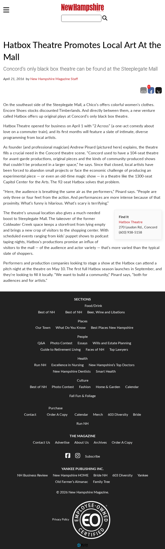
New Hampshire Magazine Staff (54, 79)
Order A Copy (57, 414)
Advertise (62, 442)
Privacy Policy (60, 519)
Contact (30, 414)
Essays (82, 343)
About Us (81, 442)
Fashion (85, 387)
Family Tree (101, 482)
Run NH (40, 365)
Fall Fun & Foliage (82, 396)
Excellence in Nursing (67, 365)
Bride (137, 414)
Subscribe (92, 456)
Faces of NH (95, 349)
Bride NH (100, 475)
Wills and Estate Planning (112, 343)
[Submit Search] (104, 18)
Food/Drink (93, 306)
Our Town (42, 327)
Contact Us (41, 442)
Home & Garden (108, 387)
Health (83, 358)
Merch (98, 414)
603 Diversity (118, 414)
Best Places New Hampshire (112, 327)
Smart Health (106, 371)
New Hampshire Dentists (72, 371)
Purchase (56, 408)
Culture (82, 380)
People (82, 336)
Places (82, 321)
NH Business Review (32, 475)
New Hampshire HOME (71, 475)
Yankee (143, 475)
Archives (100, 442)
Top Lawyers (118, 349)
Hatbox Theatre (130, 222)
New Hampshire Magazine (82, 7)
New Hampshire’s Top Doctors (111, 365)
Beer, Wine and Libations (106, 312)
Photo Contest (61, 343)
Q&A (41, 343)
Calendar (132, 387)
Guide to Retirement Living (60, 349)
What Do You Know (71, 327)
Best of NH (46, 312)
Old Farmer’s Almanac (71, 482)
